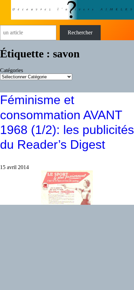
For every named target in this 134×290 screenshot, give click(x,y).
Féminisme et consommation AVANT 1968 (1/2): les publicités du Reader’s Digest (67, 122)
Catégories (11, 70)
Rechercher (80, 32)
